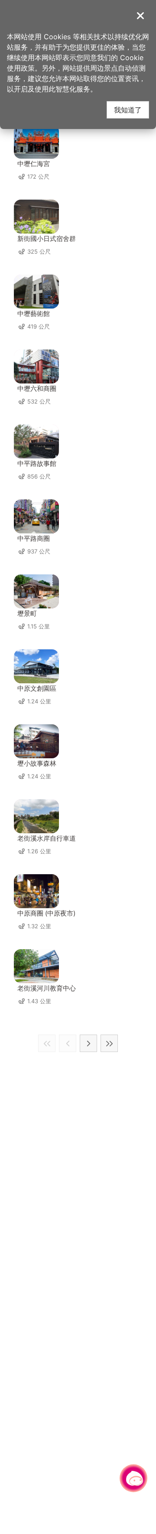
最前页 (46, 1043)
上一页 (67, 1043)
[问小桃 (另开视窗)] (133, 1478)
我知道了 (128, 110)
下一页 (88, 1043)
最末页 (109, 1043)
